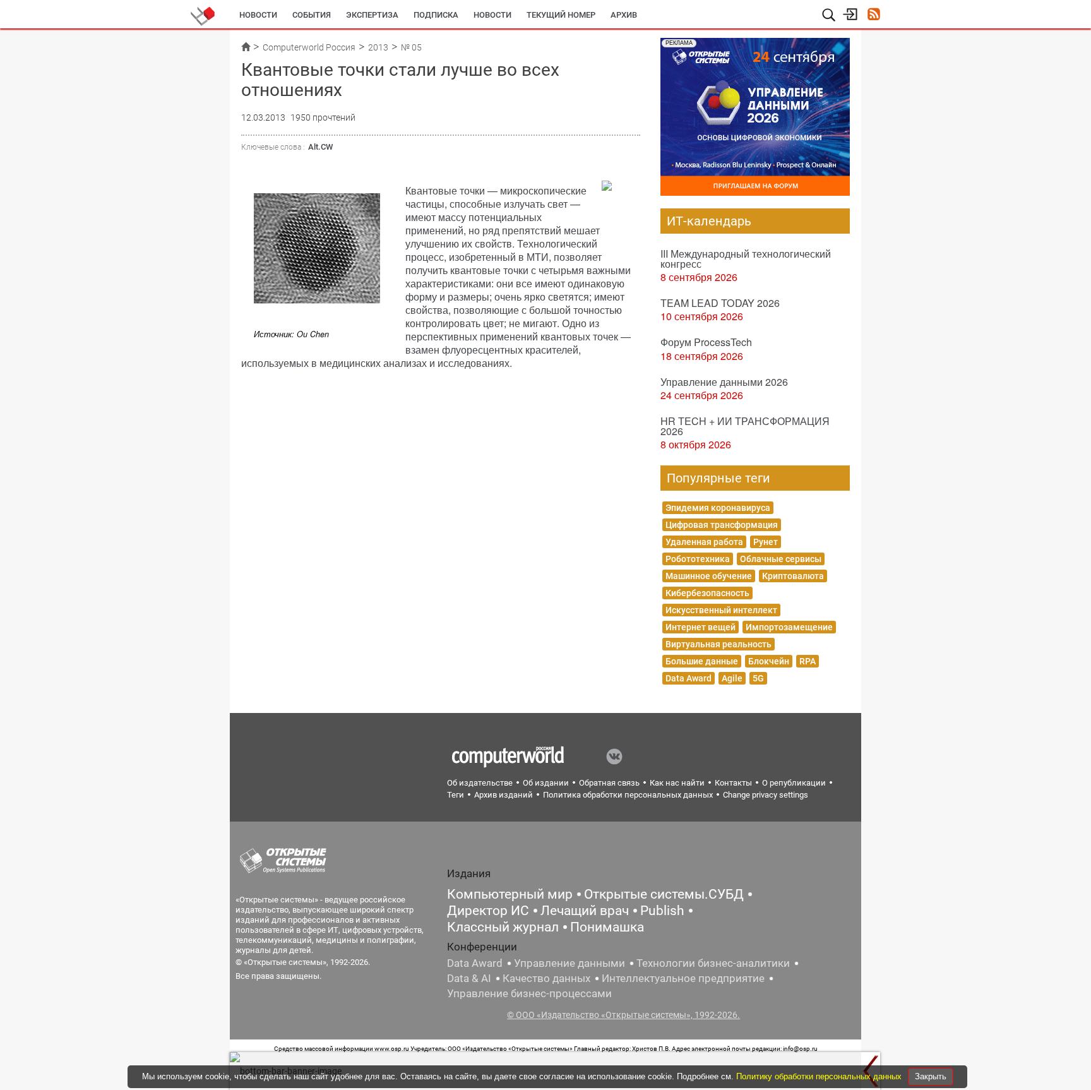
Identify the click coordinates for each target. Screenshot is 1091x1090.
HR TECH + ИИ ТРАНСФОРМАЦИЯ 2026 (745, 426)
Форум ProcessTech (706, 342)
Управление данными (569, 963)
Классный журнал (503, 927)
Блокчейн (768, 661)
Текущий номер (561, 15)
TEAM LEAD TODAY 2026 (720, 303)
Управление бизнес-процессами (529, 993)
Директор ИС (488, 910)
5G (758, 678)
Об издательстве (480, 783)
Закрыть (930, 1076)
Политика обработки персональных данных (628, 795)
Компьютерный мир (510, 894)
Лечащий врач (584, 910)
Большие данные (701, 661)
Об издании (546, 783)
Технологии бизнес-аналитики (713, 963)
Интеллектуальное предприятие (683, 978)
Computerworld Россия (309, 47)
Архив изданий (503, 795)
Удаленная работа (704, 542)
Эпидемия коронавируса (717, 508)
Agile (732, 678)
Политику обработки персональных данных (820, 1076)
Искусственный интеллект (721, 610)
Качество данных (546, 978)
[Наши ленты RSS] (873, 15)
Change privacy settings (765, 795)
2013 (378, 47)
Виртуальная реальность (718, 644)
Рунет (765, 542)
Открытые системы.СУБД (664, 894)
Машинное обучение (708, 576)
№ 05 (411, 47)
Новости (258, 15)
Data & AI (469, 978)
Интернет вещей (700, 627)
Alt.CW (320, 147)
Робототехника (697, 559)
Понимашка (607, 927)
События (311, 15)
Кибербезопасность (707, 593)
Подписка (436, 15)
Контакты (733, 783)
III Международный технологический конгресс (745, 258)
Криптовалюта (793, 576)
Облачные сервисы (780, 559)
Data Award (688, 678)
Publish (662, 910)
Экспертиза (372, 15)
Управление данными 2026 (724, 381)
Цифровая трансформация (721, 525)
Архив (624, 15)
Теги (455, 795)
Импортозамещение (789, 627)
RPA (807, 661)
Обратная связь (609, 783)
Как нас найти (677, 783)
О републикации (794, 783)
